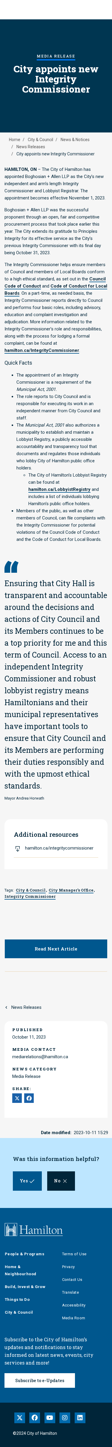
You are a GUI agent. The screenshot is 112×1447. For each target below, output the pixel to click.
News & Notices (75, 139)
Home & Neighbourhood (20, 1270)
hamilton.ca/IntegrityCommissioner (41, 350)
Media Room (73, 1318)
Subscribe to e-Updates (39, 1380)
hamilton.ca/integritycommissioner (59, 848)
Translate (70, 1292)
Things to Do (17, 1299)
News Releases (30, 146)
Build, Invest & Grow (25, 1286)
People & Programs (24, 1254)
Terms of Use (74, 1254)
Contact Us (72, 1279)
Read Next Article (56, 949)
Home (14, 139)
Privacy (68, 1267)
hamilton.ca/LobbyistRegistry (59, 489)
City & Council (40, 139)
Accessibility (74, 1305)
